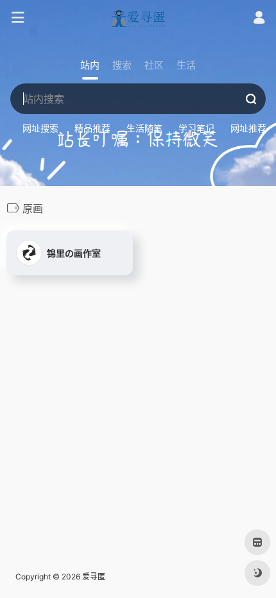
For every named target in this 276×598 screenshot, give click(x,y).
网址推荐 (248, 128)
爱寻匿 (93, 576)
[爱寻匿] (138, 17)
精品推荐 (92, 128)
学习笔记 (196, 128)
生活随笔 (144, 128)
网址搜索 (40, 128)
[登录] (259, 19)
